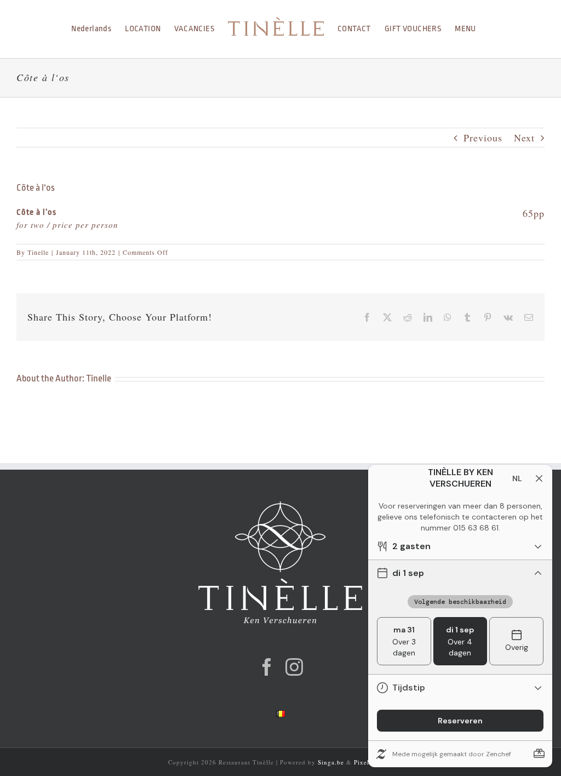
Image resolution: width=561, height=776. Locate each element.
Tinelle (38, 252)
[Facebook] (267, 667)
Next (524, 137)
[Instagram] (294, 667)
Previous (482, 137)
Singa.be (331, 762)
